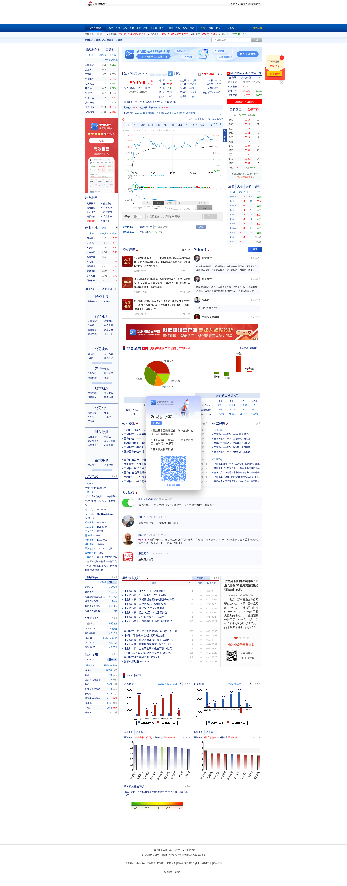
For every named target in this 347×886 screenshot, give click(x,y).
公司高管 (108, 353)
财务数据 (102, 432)
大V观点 (128, 492)
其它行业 (128, 107)
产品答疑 (217, 863)
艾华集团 (91, 276)
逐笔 (231, 186)
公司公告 (91, 212)
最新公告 (92, 412)
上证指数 (112, 34)
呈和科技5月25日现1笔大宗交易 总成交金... (148, 653)
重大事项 (102, 460)
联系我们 (161, 863)
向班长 (142, 508)
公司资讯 (128, 423)
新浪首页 (245, 4)
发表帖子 (201, 578)
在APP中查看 (208, 74)
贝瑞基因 (232, 95)
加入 (220, 74)
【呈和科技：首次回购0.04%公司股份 (145, 604)
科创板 (100, 557)
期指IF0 (196, 34)
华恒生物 (144, 232)
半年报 (91, 417)
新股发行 (108, 373)
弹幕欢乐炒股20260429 (136, 661)
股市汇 (219, 28)
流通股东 (92, 397)
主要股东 (108, 393)
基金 (118, 28)
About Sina (140, 863)
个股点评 (107, 208)
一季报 (107, 417)
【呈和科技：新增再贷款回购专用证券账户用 (149, 599)
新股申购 (91, 216)
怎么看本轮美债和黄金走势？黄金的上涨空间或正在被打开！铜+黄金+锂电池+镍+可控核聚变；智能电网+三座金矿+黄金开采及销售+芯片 (162, 305)
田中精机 (91, 280)
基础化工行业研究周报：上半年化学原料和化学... (237, 468)
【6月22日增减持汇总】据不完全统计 (145, 635)
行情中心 (100, 40)
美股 (132, 28)
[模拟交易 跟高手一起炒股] (164, 73)
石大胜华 (91, 257)
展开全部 (90, 289)
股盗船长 (143, 545)
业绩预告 (92, 445)
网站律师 (181, 863)
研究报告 (218, 423)
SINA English (193, 863)
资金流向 (134, 348)
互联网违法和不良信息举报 (168, 854)
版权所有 (179, 872)
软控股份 (232, 86)
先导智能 (91, 271)
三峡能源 (89, 65)
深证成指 (154, 34)
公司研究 (217, 430)
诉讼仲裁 (108, 465)
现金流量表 (109, 441)
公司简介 (92, 353)
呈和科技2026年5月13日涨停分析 (142, 657)
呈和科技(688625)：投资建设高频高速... (233, 443)
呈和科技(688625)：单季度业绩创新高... (233, 447)
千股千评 (107, 216)
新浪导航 (255, 4)
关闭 (281, 82)
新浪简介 (129, 863)
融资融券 (92, 329)
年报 (106, 412)
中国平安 (89, 98)
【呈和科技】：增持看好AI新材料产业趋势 (148, 621)
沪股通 (101, 561)
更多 (204, 423)
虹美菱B (153, 107)
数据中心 (92, 301)
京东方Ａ (89, 69)
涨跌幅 (112, 55)
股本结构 (92, 393)
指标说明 (253, 348)
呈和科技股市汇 (133, 578)
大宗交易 (108, 329)
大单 (240, 186)
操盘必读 (107, 203)
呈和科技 (111, 40)
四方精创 (91, 238)
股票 (111, 28)
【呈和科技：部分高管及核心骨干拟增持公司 (149, 640)
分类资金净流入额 (227, 395)
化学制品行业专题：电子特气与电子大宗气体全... (237, 472)
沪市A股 (108, 557)
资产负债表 (93, 441)
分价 (249, 186)
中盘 (92, 570)
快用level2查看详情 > (244, 177)
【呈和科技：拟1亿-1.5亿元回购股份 (144, 608)
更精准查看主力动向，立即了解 (170, 348)
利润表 (107, 436)
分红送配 (92, 373)
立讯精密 (89, 112)
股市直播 (200, 250)
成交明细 (108, 321)
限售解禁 (92, 377)
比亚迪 (88, 88)
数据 (192, 28)
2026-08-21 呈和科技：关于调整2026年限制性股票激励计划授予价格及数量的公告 (174, 113)
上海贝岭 (89, 107)
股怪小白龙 (144, 563)
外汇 (145, 28)
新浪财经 (89, 40)
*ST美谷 (89, 93)
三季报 (91, 421)
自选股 (231, 28)
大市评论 (91, 208)
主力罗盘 (243, 348)
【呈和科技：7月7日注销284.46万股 (144, 617)
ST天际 (90, 247)
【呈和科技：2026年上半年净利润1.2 (144, 591)
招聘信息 (171, 863)
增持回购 (99, 570)
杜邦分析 (108, 445)
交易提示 (91, 203)
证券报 (106, 221)
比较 (201, 227)
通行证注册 (206, 863)
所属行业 (92, 358)
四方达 (90, 261)
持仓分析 (108, 325)
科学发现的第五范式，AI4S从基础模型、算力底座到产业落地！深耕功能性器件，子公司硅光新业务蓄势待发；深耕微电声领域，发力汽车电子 (162, 261)
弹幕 (127, 216)
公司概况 (91, 476)
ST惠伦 (90, 243)
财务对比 (108, 301)
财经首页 (235, 4)
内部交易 (92, 334)
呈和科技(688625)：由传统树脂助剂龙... (233, 438)
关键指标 (92, 436)
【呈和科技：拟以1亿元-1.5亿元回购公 (145, 612)
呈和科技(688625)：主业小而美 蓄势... (232, 434)
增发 (106, 377)
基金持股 (108, 397)
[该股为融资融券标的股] (158, 73)
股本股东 (102, 388)
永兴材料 (91, 252)
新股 (185, 28)
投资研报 (128, 250)
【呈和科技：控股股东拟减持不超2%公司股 (148, 644)
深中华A (232, 91)
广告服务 (151, 863)
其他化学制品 (107, 566)
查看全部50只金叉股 (244, 101)
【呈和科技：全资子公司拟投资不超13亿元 (148, 648)
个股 (178, 28)
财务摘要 (91, 577)
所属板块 (108, 358)
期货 (138, 28)
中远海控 (89, 79)
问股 (177, 73)
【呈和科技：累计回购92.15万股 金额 (145, 595)
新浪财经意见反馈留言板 (193, 854)
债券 (161, 28)
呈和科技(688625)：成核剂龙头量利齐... (233, 451)
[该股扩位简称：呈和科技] (152, 73)
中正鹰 (142, 526)
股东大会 (92, 465)
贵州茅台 (89, 102)
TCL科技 (89, 74)
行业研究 (217, 459)
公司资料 (102, 349)
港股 (125, 28)
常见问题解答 (148, 854)
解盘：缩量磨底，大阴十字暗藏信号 (206, 119)
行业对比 (91, 228)
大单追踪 (92, 321)
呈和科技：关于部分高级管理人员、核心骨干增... (151, 631)
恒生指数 (225, 34)
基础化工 (110, 561)
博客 (211, 28)
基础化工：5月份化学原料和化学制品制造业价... (237, 477)
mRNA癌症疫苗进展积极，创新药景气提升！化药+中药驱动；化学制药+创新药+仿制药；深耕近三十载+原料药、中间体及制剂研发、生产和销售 (162, 283)
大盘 (171, 28)
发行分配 (102, 368)
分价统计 (92, 325)
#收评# (142, 531)
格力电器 (89, 83)
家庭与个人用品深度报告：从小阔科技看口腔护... (237, 481)
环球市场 (89, 34)
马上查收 (275, 74)
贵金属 (153, 28)
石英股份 (91, 266)
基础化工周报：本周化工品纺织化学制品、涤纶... (237, 464)
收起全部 (107, 289)
